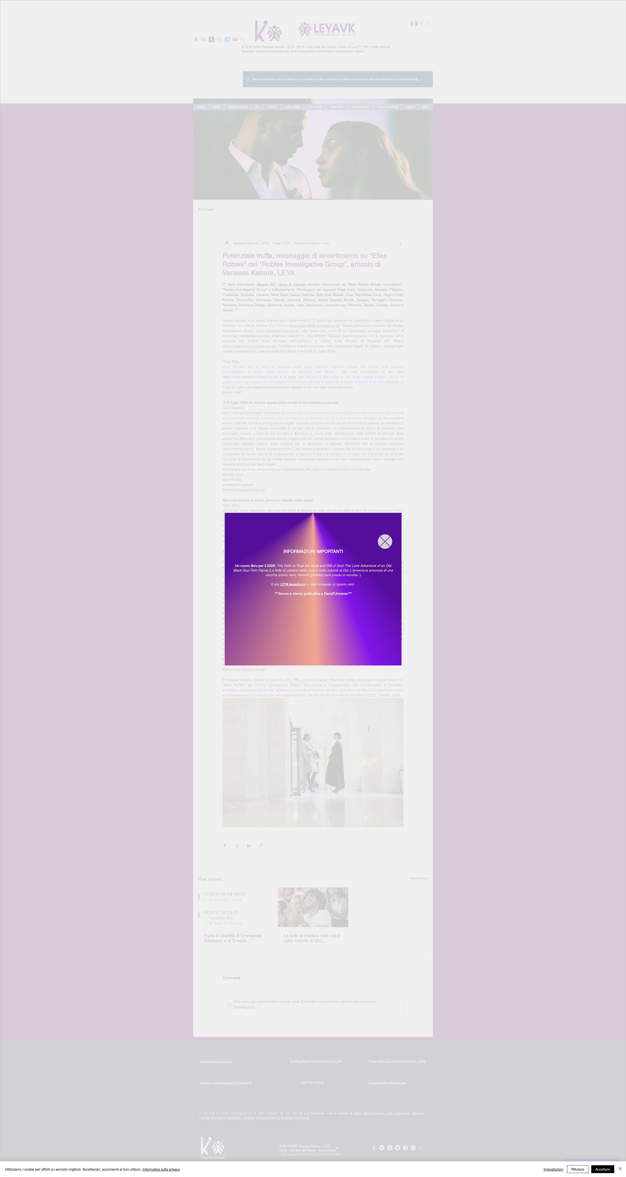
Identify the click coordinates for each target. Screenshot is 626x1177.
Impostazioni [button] (553, 1169)
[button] (385, 541)
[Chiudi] (620, 1169)
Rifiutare (577, 1169)
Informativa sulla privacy (161, 1169)
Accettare (602, 1169)
